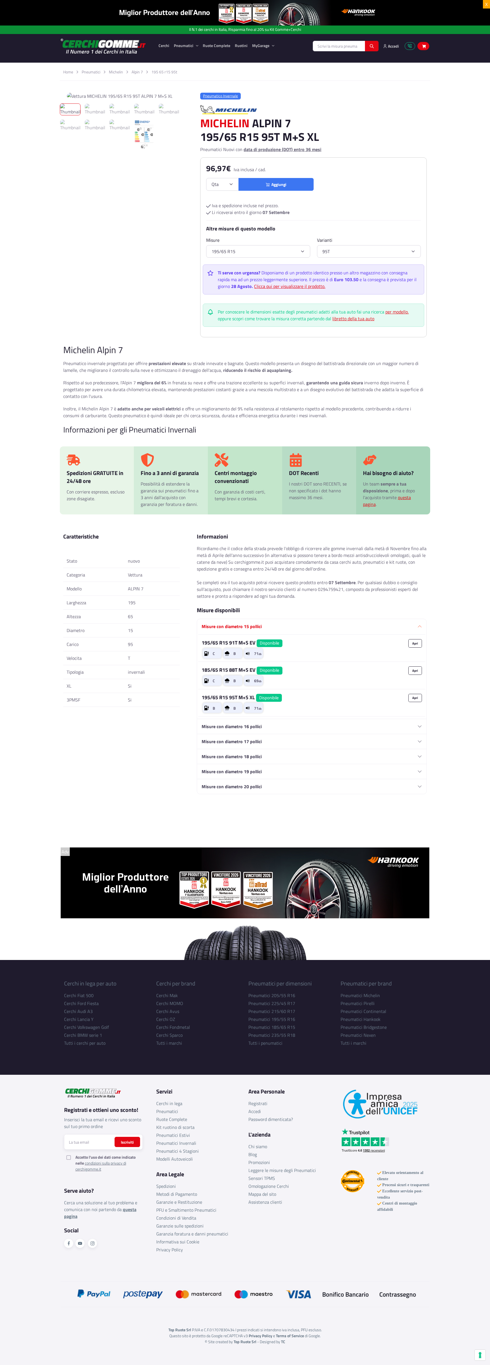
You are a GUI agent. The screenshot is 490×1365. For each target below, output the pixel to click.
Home (68, 72)
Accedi (254, 1111)
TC (283, 1342)
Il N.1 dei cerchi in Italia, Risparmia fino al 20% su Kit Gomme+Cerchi (245, 30)
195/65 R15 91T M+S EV (240, 643)
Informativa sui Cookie (177, 1241)
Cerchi (164, 45)
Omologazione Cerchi (268, 1186)
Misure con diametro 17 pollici (232, 741)
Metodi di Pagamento (176, 1194)
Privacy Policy (169, 1249)
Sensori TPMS (261, 1178)
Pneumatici (184, 45)
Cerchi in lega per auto (90, 983)
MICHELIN (225, 123)
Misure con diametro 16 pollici (232, 726)
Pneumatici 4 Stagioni (177, 1151)
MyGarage (261, 45)
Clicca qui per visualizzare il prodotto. (289, 286)
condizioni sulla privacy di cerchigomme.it (100, 1166)
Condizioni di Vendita (176, 1217)
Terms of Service (290, 1336)
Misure (212, 240)
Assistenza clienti (265, 1202)
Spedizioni (166, 1186)
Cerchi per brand (175, 983)
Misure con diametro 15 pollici (232, 626)
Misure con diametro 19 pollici (232, 771)
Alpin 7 (137, 72)
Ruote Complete (216, 45)
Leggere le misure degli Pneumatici (282, 1170)
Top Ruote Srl (245, 1342)
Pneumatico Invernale (220, 96)
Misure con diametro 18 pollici (232, 756)
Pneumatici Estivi (173, 1135)
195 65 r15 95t (164, 72)
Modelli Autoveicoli (174, 1159)
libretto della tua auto (353, 318)
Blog (252, 1154)
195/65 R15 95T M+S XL (240, 697)
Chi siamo (257, 1146)
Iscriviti (127, 1142)
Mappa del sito (262, 1194)
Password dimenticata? (270, 1119)
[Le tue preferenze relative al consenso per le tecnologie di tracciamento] (480, 1355)
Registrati (257, 1103)
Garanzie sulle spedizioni (180, 1225)
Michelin (116, 72)
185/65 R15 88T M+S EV (240, 670)
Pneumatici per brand (366, 983)
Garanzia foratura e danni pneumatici (192, 1233)
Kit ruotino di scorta (175, 1127)
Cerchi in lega (169, 1103)
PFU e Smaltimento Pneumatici (186, 1210)
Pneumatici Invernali (176, 1143)
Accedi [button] (393, 46)
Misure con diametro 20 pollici (232, 786)
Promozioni (259, 1162)
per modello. (397, 311)
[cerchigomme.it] (105, 46)
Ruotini (241, 45)
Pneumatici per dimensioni (280, 983)
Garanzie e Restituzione (179, 1202)
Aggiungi (278, 184)
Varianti (324, 240)
